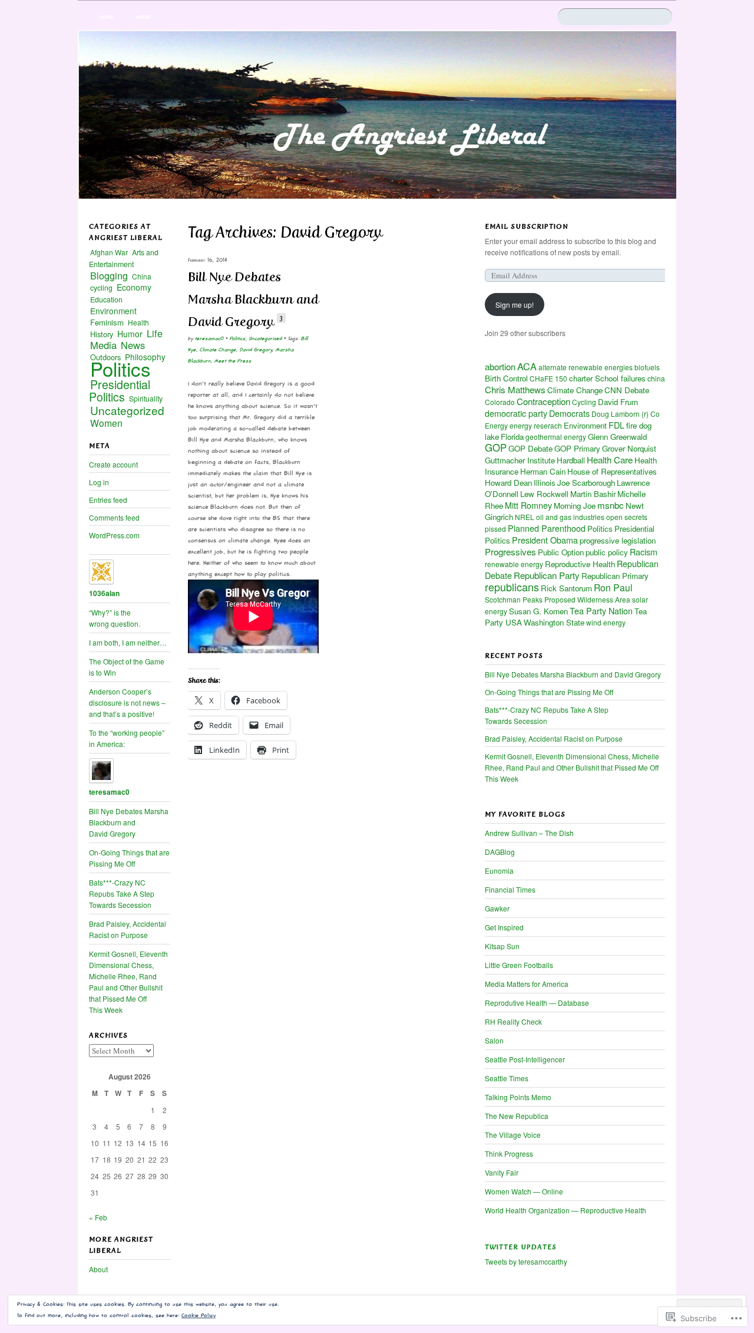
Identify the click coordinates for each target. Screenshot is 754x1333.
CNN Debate (626, 390)
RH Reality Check (513, 1021)
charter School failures (607, 378)
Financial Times (510, 889)
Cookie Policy (198, 1315)
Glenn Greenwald (617, 436)
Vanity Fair (501, 1172)
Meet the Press (233, 360)
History (101, 334)
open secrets (626, 517)
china (656, 378)
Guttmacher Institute (520, 460)
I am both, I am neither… (128, 642)
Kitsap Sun (502, 946)
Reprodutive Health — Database (537, 1003)
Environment (585, 425)
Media (103, 345)
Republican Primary (615, 575)
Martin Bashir (593, 493)
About (143, 17)
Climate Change (218, 349)
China (141, 276)
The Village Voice (513, 1135)
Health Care (610, 459)
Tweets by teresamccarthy (526, 1261)
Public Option (561, 552)
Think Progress (509, 1153)
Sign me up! (514, 304)
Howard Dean (508, 482)
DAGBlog (500, 852)
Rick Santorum (566, 588)
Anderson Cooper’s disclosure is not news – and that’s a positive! (127, 702)
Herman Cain (543, 471)
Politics (238, 338)
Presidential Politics (119, 390)
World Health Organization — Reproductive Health (565, 1210)
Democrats (569, 413)
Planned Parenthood (547, 528)
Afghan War (109, 252)
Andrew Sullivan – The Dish (529, 833)
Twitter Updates (521, 1247)
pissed (495, 529)
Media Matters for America (526, 984)
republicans (512, 586)
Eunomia (499, 870)
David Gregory (256, 349)
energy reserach (536, 425)
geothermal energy (555, 437)
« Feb (98, 1217)
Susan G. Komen (538, 611)
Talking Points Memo (518, 1097)
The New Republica (516, 1116)
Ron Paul (613, 587)
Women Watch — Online (524, 1191)
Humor (130, 334)
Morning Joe (575, 505)
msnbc (610, 505)
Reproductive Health (580, 564)
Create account (113, 464)
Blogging (109, 275)
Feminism (107, 322)
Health (138, 322)
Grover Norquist (629, 448)
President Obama (545, 540)
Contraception (543, 401)
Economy (134, 287)
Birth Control (506, 378)
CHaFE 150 (548, 378)
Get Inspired (504, 927)
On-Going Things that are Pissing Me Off (549, 692)
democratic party (516, 413)
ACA (527, 366)
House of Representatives (612, 471)
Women (106, 422)
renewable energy (514, 564)
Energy (496, 425)
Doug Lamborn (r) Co (625, 414)
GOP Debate (530, 448)
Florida (512, 436)
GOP (496, 447)
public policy (607, 552)
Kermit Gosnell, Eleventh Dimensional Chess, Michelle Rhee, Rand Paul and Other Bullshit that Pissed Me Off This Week (572, 767)
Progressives (510, 551)
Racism (643, 551)
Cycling (584, 402)
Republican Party (547, 575)
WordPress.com (114, 535)
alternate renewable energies (585, 367)
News (133, 345)
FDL (616, 425)
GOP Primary (577, 448)
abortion (500, 366)
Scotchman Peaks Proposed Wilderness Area (557, 599)
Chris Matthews (515, 389)
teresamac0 (209, 338)
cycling (101, 287)
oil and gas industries (570, 517)
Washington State (554, 622)
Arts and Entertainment (123, 258)
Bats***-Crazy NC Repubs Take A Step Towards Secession (547, 715)
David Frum (618, 401)
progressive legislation (618, 540)
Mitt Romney (528, 505)
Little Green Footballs (519, 965)
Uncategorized (265, 338)
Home (107, 17)
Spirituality (146, 398)
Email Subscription (526, 226)
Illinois (544, 482)
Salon (494, 1040)
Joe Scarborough (586, 482)
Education (106, 299)
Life (155, 333)
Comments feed (114, 517)
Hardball (571, 460)
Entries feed (108, 500)
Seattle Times (506, 1078)
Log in (99, 482)
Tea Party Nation (601, 610)
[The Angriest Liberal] (377, 115)
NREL (524, 517)
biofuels (647, 367)
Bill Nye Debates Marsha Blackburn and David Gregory (253, 299)
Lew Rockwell (544, 493)
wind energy (606, 622)
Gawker (497, 908)
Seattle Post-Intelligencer (525, 1059)
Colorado (500, 402)
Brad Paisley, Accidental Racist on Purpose (554, 738)
